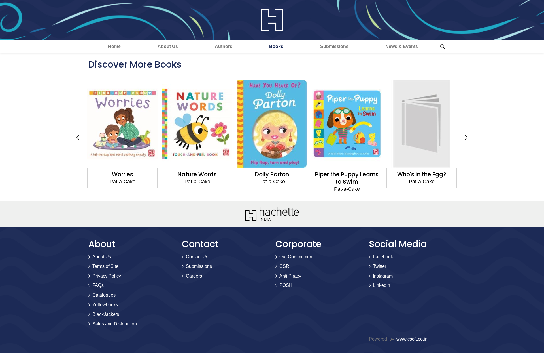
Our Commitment (296, 256)
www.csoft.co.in (412, 339)
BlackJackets (105, 314)
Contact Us (197, 256)
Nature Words (197, 174)
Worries (122, 174)
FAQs (98, 285)
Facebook (383, 256)
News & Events (401, 46)
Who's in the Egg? (421, 174)
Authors (223, 46)
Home (114, 46)
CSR (284, 266)
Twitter (379, 266)
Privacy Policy (106, 276)
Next (466, 137)
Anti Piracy (290, 276)
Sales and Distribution (114, 324)
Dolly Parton (272, 174)
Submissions (334, 46)
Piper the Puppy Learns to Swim (347, 178)
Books (276, 46)
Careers (194, 276)
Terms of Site (105, 266)
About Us (168, 46)
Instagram (383, 276)
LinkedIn (381, 285)
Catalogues (104, 295)
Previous (78, 137)
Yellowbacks (105, 304)
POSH (285, 285)
